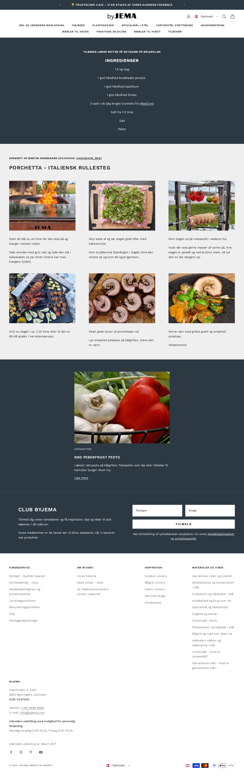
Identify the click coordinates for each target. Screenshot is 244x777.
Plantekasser (103, 25)
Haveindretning (213, 25)
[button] (206, 16)
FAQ (12, 614)
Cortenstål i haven (204, 620)
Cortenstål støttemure (174, 25)
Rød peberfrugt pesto (97, 457)
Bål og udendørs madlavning (41, 25)
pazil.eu (147, 103)
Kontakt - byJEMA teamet (27, 576)
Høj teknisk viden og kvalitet (212, 576)
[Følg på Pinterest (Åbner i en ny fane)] (31, 752)
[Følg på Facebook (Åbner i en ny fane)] (11, 752)
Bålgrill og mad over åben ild (212, 633)
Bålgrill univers (155, 582)
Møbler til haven (75, 31)
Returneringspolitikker (24, 607)
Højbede (78, 25)
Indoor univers (155, 589)
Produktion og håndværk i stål (213, 594)
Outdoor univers (156, 576)
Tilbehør (175, 31)
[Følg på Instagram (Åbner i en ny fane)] (21, 752)
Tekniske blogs (155, 596)
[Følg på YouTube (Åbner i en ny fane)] (41, 752)
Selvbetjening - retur (23, 582)
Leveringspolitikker (22, 600)
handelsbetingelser (221, 534)
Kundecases (153, 602)
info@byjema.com (32, 712)
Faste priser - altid (90, 582)
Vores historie (86, 576)
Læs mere (81, 478)
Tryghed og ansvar (204, 614)
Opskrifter (83, 449)
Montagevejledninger (23, 620)
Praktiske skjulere (111, 31)
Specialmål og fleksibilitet (210, 607)
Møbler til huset (147, 31)
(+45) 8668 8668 (32, 708)
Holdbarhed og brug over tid (211, 600)
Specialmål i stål (135, 25)
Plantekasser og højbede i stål (213, 627)
